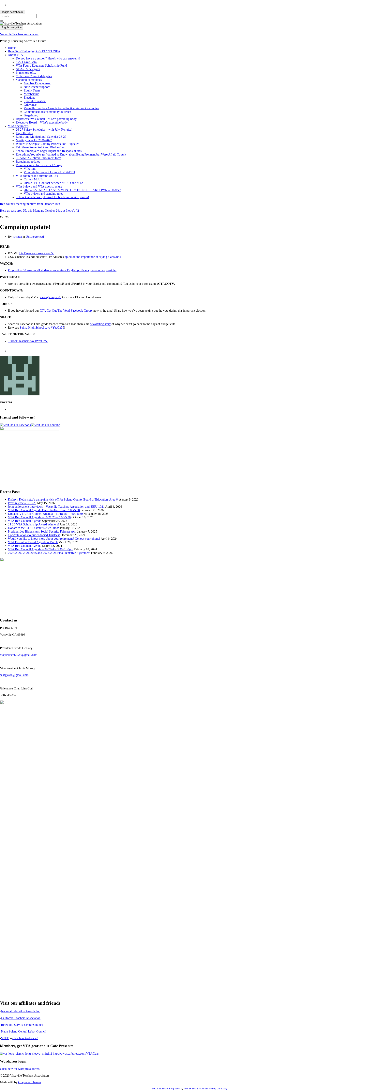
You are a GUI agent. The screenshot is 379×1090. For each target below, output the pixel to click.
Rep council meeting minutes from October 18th (30, 204)
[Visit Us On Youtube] (45, 425)
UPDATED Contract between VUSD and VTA (53, 183)
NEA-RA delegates (28, 69)
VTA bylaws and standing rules (43, 193)
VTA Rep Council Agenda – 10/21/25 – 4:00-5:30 (39, 517)
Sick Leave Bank (26, 62)
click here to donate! (25, 1038)
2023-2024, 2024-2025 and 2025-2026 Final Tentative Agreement (49, 552)
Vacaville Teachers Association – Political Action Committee (61, 108)
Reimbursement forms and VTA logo (39, 165)
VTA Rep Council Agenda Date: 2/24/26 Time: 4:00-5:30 (44, 510)
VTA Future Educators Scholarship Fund (41, 65)
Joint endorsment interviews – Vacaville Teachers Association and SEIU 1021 (56, 506)
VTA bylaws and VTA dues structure (39, 186)
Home (12, 47)
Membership (31, 94)
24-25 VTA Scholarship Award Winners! (33, 524)
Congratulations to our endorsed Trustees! (34, 535)
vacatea (17, 236)
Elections (29, 97)
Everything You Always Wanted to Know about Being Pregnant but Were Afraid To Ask (71, 154)
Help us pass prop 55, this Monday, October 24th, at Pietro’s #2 (39, 210)
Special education (35, 101)
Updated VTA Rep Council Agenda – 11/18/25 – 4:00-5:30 (45, 513)
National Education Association (20, 1011)
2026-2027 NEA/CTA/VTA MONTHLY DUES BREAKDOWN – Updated (72, 190)
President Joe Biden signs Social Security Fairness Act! (42, 531)
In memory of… (26, 72)
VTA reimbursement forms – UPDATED (49, 172)
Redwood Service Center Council (22, 1024)
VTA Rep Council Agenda (24, 520)
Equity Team (32, 90)
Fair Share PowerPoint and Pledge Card (41, 147)
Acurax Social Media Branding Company (205, 1088)
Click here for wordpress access (19, 1068)
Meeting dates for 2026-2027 (34, 140)
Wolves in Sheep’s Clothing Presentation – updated (47, 143)
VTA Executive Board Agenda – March (33, 542)
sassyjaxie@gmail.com (14, 675)
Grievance (30, 104)
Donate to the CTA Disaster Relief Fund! (33, 528)
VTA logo (30, 168)
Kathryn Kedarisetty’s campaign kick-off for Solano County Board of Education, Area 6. (63, 499)
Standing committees (29, 79)
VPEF (5, 1038)
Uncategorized (35, 236)
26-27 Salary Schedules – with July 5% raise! (44, 129)
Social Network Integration (166, 1088)
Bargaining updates (28, 161)
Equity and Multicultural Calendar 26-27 (41, 136)
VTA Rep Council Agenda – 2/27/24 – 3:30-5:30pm (40, 549)
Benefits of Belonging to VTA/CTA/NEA (34, 51)
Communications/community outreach (47, 111)
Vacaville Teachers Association (19, 34)
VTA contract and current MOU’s (37, 175)
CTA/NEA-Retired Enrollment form (38, 158)
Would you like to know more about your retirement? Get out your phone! (54, 538)
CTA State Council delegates (34, 76)
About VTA (15, 55)
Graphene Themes (29, 1082)
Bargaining (31, 115)
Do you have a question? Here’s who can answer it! (48, 58)
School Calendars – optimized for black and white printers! (52, 197)
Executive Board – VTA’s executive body (42, 122)
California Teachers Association (20, 1018)
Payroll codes (24, 133)
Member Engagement (37, 83)
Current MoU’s (33, 179)
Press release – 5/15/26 (22, 503)
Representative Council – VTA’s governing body (46, 119)
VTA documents (18, 126)
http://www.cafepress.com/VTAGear (76, 1053)
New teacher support (37, 87)
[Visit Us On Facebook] (15, 425)
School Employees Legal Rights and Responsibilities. (49, 151)
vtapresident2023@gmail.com (18, 654)
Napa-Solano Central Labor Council (23, 1031)
